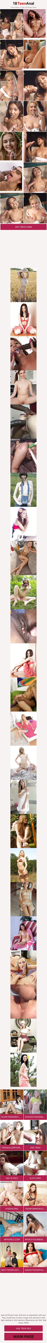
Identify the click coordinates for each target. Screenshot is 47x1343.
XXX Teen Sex (23, 1328)
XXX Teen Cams (23, 227)
